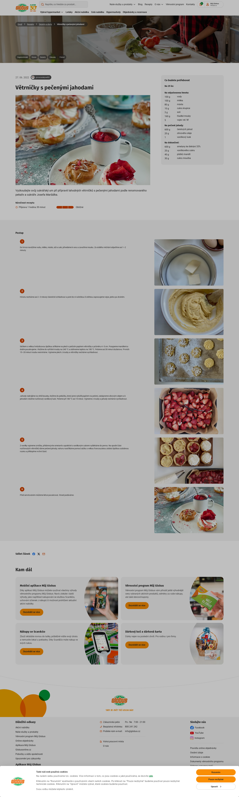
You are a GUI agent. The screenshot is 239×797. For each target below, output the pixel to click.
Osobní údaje (196, 752)
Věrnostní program (175, 4)
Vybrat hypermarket (50, 12)
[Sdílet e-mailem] (43, 554)
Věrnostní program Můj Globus (30, 736)
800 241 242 (131, 726)
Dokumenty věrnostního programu (207, 761)
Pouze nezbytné (215, 779)
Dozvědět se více (31, 612)
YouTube (199, 733)
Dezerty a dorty (45, 24)
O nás (157, 4)
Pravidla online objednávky (203, 748)
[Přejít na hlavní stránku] (22, 8)
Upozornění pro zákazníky (28, 758)
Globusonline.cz (23, 749)
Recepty (148, 4)
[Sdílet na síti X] (38, 554)
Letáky (69, 12)
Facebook (199, 727)
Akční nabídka (82, 12)
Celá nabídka (97, 12)
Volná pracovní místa (113, 741)
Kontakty (190, 4)
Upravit (214, 786)
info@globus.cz (132, 731)
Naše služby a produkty (121, 4)
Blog (140, 4)
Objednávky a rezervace (135, 12)
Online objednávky (24, 740)
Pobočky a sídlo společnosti (29, 754)
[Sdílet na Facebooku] (33, 554)
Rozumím (215, 772)
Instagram (200, 738)
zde (151, 776)
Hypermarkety (113, 12)
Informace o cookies (200, 757)
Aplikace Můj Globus (25, 745)
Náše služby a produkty (26, 732)
